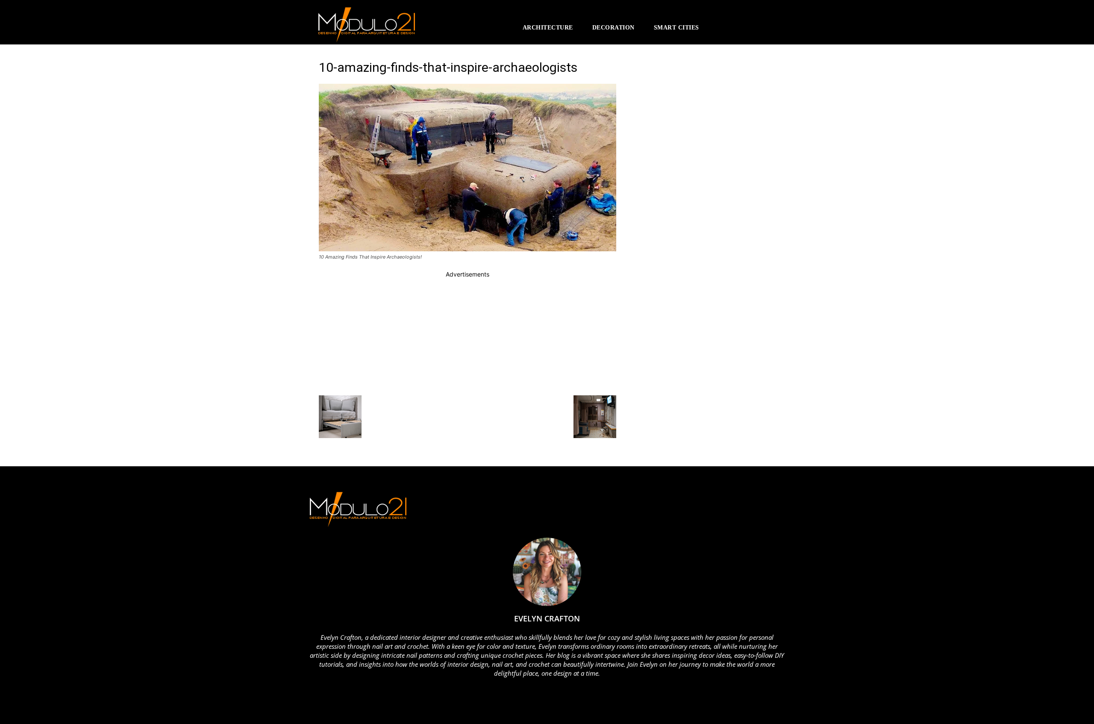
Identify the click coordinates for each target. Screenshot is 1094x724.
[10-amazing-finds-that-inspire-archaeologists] (467, 249)
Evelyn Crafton (547, 618)
